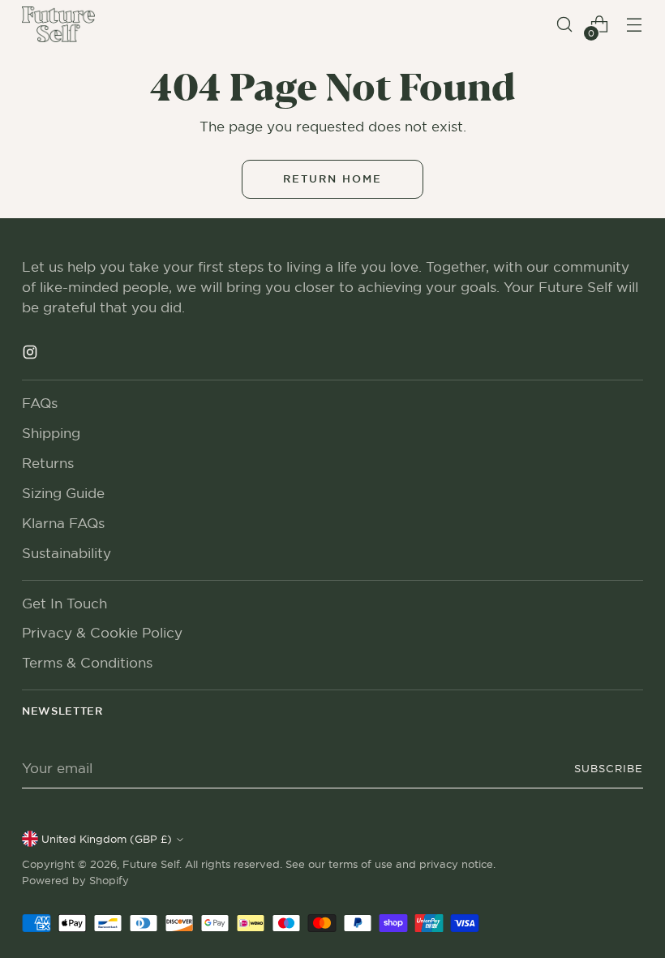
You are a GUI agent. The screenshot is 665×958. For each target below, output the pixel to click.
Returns (48, 463)
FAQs (40, 403)
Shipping (51, 433)
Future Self (150, 864)
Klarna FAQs (63, 523)
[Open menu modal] (634, 24)
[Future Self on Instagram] (31, 355)
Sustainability (66, 553)
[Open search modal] (564, 24)
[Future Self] (58, 24)
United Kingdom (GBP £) (106, 838)
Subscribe (608, 768)
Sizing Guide (63, 493)
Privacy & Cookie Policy (102, 632)
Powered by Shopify (75, 880)
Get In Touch (64, 603)
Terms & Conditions (87, 662)
